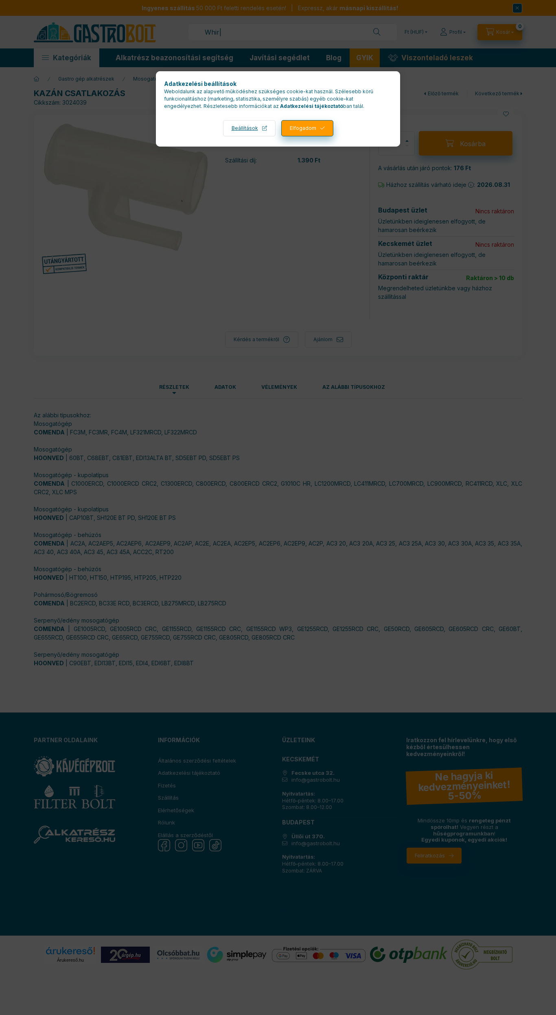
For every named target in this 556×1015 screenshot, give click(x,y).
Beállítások (245, 128)
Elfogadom (303, 128)
